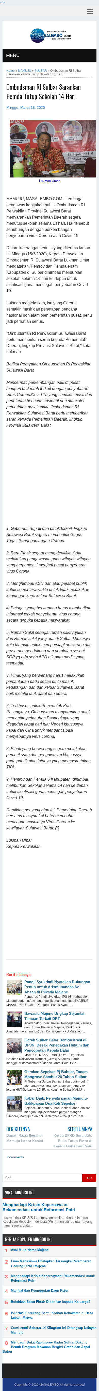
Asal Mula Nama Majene (29, 1250)
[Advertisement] (49, 477)
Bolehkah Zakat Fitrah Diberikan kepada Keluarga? (50, 1302)
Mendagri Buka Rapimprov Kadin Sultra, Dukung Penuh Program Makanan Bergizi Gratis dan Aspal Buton (46, 1346)
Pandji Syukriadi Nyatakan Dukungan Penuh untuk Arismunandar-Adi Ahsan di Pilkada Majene (57, 987)
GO (89, 1178)
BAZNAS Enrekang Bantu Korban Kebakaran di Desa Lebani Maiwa (52, 1315)
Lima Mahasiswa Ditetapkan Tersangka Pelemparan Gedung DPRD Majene (51, 1263)
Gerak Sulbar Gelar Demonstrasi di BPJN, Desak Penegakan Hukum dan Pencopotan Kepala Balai (56, 1045)
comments (15, 1157)
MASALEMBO (49, 1384)
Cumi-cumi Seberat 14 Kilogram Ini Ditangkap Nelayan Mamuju (53, 1330)
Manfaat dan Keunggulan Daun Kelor (40, 1290)
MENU (13, 55)
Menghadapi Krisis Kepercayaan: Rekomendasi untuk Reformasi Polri (39, 1207)
